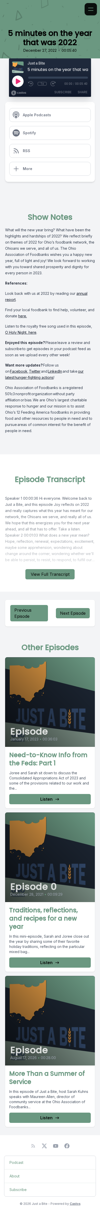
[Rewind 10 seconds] (31, 84)
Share (82, 92)
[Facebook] (67, 1146)
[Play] (17, 81)
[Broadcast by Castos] (18, 93)
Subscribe (63, 92)
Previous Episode (23, 613)
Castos (75, 1204)
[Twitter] (44, 1146)
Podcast (16, 1162)
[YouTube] (55, 1146)
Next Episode (73, 613)
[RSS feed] (33, 1146)
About (14, 1176)
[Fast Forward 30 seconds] (53, 84)
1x (42, 84)
